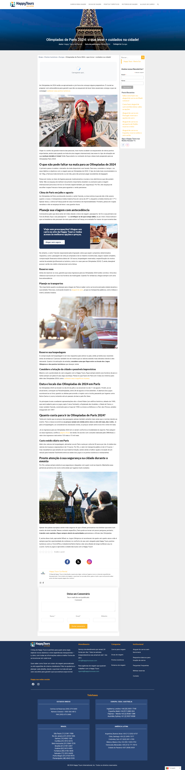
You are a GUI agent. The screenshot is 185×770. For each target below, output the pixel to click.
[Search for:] (133, 57)
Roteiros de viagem (118, 665)
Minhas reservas (139, 671)
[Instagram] (89, 561)
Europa (124, 44)
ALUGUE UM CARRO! (147, 4)
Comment (78, 600)
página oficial (65, 433)
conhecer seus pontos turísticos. (59, 91)
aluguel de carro (77, 290)
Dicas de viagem (117, 655)
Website (104, 616)
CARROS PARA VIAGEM (78, 4)
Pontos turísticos (50, 57)
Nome (123, 80)
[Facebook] (67, 561)
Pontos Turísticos (111, 4)
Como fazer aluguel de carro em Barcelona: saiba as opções (132, 106)
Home (41, 57)
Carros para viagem (118, 649)
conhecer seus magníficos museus (76, 378)
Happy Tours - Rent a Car (132, 61)
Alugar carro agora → (54, 242)
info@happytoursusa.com (87, 661)
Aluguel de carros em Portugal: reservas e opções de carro (130, 115)
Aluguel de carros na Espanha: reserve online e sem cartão (132, 132)
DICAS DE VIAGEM (95, 4)
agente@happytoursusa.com (88, 671)
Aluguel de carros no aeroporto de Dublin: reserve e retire (130, 124)
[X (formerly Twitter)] (78, 561)
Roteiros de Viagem (129, 4)
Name (52, 616)
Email (78, 616)
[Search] (143, 57)
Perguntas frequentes (141, 665)
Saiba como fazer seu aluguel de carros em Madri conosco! (132, 98)
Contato (136, 676)
